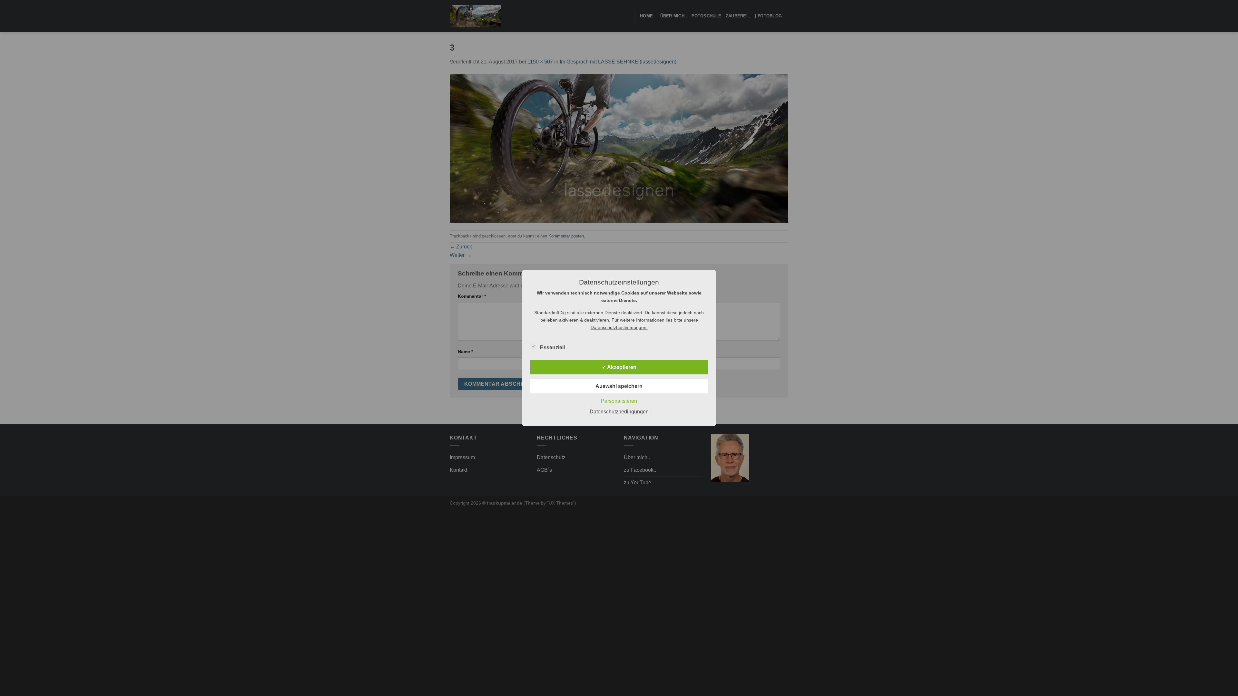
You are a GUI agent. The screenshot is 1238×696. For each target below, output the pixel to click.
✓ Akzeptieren (619, 367)
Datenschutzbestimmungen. (619, 327)
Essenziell (552, 347)
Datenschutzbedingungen (619, 411)
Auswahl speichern (619, 386)
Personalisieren (619, 401)
